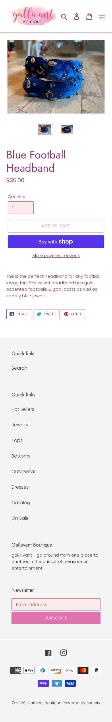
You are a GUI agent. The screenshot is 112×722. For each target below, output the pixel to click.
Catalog (20, 502)
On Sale (20, 518)
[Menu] (102, 16)
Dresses (20, 487)
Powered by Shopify (81, 703)
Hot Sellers (22, 409)
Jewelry (19, 425)
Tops (17, 440)
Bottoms (20, 456)
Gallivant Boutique (44, 703)
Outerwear (23, 471)
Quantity (16, 197)
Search (19, 368)
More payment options (56, 255)
